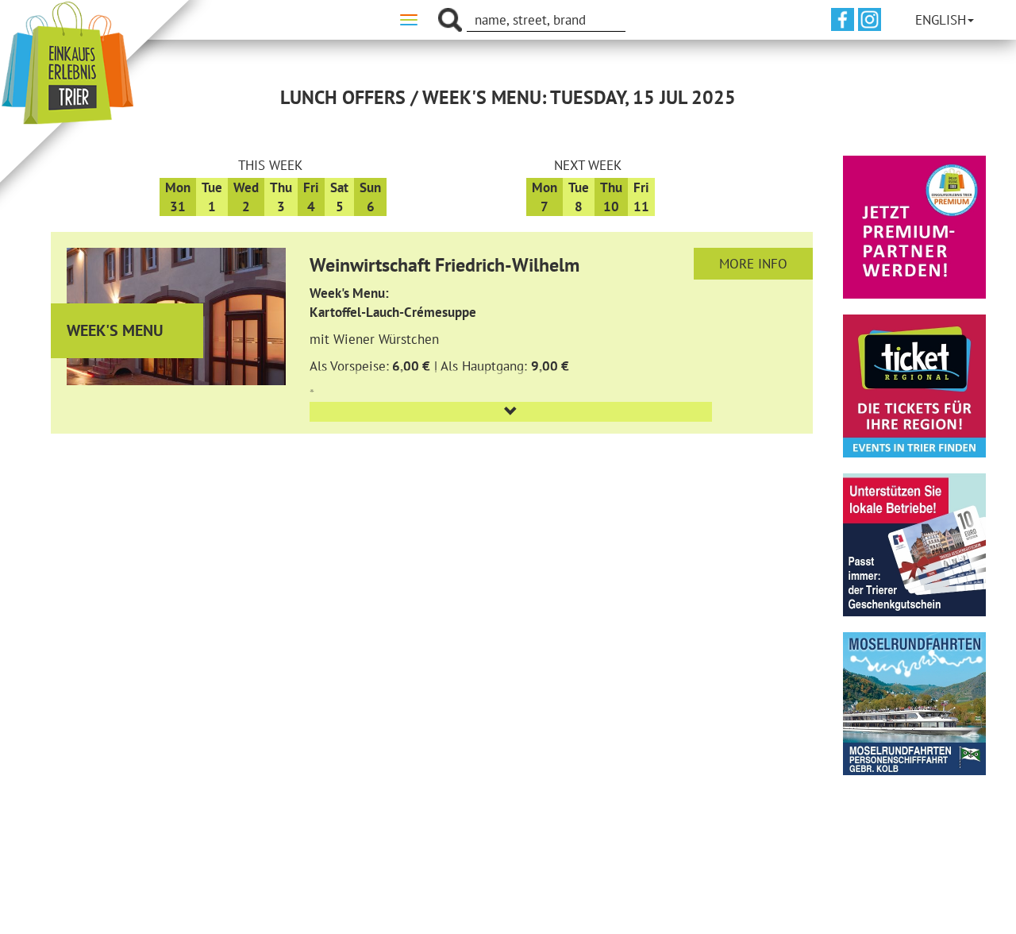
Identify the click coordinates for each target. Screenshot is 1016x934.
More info (753, 263)
